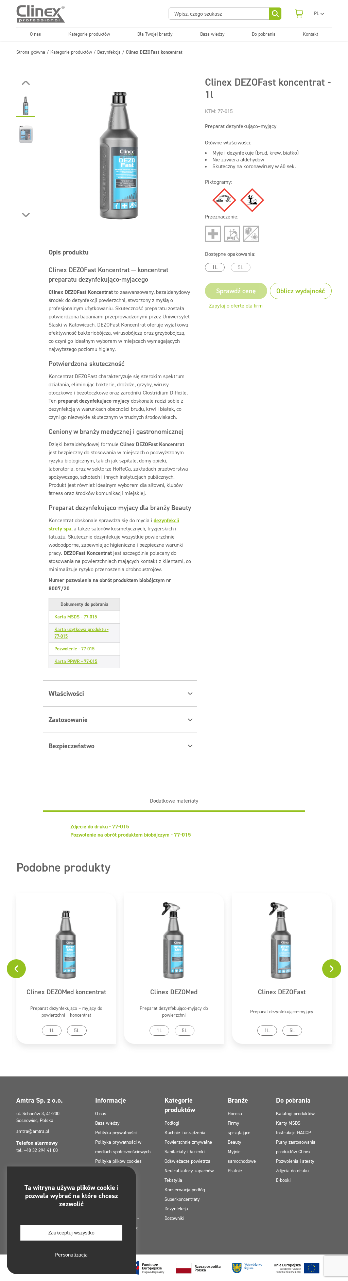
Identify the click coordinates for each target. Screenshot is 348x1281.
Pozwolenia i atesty (295, 1161)
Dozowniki (174, 1218)
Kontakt (310, 34)
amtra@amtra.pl (32, 1131)
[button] (25, 105)
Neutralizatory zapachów (189, 1171)
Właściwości (66, 693)
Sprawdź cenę (236, 290)
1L (215, 267)
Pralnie (235, 1171)
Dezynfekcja (176, 1209)
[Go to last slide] (16, 968)
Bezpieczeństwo (71, 745)
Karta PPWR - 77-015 (75, 661)
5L (240, 267)
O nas (35, 34)
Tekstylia (173, 1180)
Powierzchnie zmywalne (188, 1142)
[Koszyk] (299, 13)
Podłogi (171, 1123)
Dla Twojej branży (155, 34)
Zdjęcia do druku (292, 1171)
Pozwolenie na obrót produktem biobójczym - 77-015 (130, 834)
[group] (120, 149)
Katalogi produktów (295, 1113)
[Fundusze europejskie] (226, 1267)
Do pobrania (264, 34)
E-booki (283, 1180)
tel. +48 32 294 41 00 (37, 1150)
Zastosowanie (68, 719)
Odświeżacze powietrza (187, 1161)
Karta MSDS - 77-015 (75, 617)
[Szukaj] (275, 13)
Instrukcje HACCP (293, 1132)
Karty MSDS (288, 1123)
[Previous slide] (26, 83)
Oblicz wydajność (300, 290)
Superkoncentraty (182, 1199)
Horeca (235, 1113)
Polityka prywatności (116, 1132)
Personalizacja (71, 1254)
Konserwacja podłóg (184, 1190)
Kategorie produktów (89, 34)
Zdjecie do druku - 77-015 (99, 826)
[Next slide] (26, 215)
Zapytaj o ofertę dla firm (236, 305)
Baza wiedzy (212, 34)
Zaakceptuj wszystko (71, 1232)
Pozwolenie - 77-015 (74, 649)
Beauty (234, 1142)
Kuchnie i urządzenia (184, 1132)
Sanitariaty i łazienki (184, 1151)
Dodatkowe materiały (174, 800)
